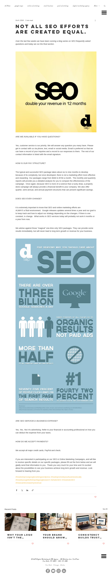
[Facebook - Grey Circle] (48, 571)
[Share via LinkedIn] (27, 490)
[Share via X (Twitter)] (22, 490)
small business (48, 6)
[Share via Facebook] (17, 490)
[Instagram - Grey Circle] (58, 571)
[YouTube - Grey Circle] (53, 571)
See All (105, 509)
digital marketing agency (81, 6)
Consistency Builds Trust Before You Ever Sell (89, 536)
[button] (105, 6)
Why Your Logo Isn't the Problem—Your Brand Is (20, 536)
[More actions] (95, 20)
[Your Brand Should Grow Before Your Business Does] (56, 522)
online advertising (33, 6)
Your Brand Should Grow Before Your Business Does (55, 536)
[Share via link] (33, 490)
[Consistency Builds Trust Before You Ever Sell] (91, 522)
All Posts (7, 6)
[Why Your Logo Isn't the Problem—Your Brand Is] (20, 522)
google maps (19, 6)
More (95, 6)
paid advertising (62, 6)
